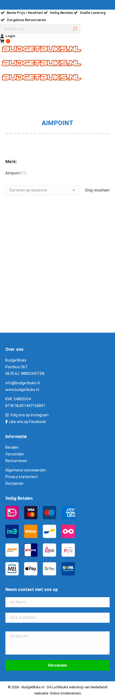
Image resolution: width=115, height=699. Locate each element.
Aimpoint (13, 173)
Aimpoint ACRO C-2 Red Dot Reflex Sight (57, 291)
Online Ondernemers (65, 693)
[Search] (75, 29)
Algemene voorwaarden (25, 470)
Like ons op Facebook (27, 422)
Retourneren (16, 461)
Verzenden (14, 454)
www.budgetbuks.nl (22, 389)
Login (10, 36)
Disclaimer (14, 483)
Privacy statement (21, 477)
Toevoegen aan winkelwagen (58, 321)
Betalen (12, 447)
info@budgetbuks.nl (22, 383)
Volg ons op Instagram (29, 415)
